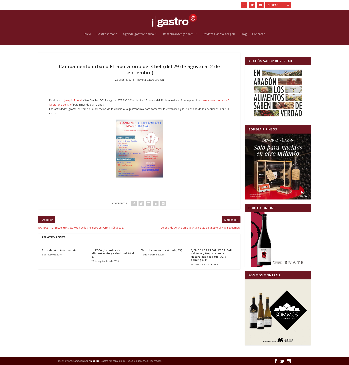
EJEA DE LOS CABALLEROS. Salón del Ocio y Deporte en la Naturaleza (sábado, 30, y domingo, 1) (212, 255)
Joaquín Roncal (73, 100)
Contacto (258, 34)
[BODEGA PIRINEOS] (278, 166)
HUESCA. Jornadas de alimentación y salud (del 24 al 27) (112, 253)
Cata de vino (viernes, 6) (59, 250)
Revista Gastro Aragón (219, 34)
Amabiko (94, 360)
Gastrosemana (107, 34)
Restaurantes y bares (178, 34)
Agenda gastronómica (138, 34)
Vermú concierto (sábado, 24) (161, 250)
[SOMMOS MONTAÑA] (278, 312)
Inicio (87, 34)
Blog (243, 34)
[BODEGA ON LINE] (278, 239)
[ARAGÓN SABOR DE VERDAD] (278, 93)
